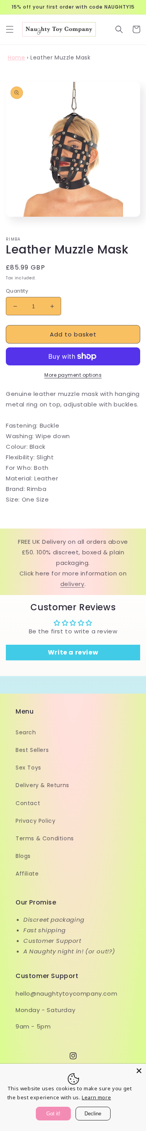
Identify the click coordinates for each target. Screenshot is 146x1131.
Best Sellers (32, 750)
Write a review (73, 652)
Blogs (23, 856)
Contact (28, 803)
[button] (9, 29)
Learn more (96, 1097)
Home (16, 57)
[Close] (139, 1071)
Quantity (17, 291)
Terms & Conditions (45, 838)
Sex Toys (28, 767)
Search (26, 732)
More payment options (73, 375)
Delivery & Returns (42, 785)
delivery (72, 584)
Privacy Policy (35, 821)
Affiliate (27, 873)
